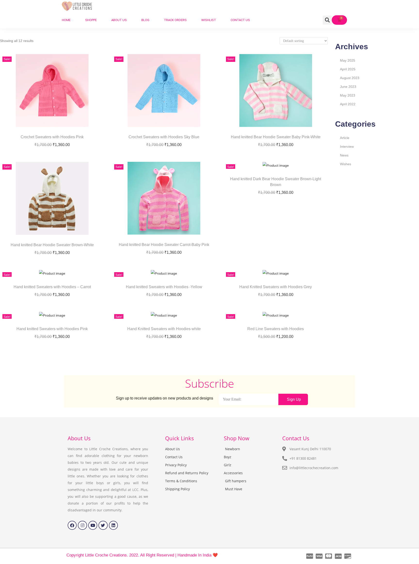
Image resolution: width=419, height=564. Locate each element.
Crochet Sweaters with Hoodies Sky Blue (164, 137)
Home (66, 20)
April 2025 (347, 69)
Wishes (345, 164)
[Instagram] (82, 525)
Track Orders (175, 20)
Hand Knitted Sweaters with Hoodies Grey (275, 287)
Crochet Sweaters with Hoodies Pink (52, 137)
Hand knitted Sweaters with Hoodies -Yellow (164, 287)
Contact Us (240, 20)
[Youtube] (92, 525)
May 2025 (347, 60)
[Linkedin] (113, 525)
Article (344, 138)
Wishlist (208, 20)
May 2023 (347, 95)
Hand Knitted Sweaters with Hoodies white (164, 329)
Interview (347, 146)
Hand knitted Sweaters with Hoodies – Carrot (52, 287)
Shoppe (91, 20)
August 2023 (349, 78)
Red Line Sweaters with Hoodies (275, 329)
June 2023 (348, 87)
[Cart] (339, 20)
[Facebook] (72, 525)
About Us (119, 20)
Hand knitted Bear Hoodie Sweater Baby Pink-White (276, 137)
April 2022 (347, 104)
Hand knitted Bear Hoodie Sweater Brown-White (52, 245)
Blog (145, 20)
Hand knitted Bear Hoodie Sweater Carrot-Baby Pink (164, 245)
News (344, 155)
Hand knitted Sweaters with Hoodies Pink (52, 329)
